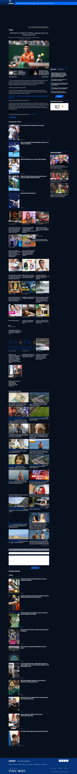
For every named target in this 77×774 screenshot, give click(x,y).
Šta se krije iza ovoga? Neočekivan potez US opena (33, 647)
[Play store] (13, 771)
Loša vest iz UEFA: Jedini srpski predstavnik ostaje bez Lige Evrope (59, 92)
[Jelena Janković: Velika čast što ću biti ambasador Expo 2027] (14, 721)
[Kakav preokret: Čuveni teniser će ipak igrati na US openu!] (14, 636)
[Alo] (10, 0)
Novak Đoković (13, 117)
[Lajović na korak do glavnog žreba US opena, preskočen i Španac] (14, 586)
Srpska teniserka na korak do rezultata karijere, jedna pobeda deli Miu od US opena (35, 596)
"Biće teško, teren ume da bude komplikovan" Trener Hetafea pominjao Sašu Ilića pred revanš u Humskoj (59, 74)
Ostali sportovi (50, 3)
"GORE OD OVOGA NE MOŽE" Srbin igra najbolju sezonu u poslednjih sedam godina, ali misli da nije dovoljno (59, 195)
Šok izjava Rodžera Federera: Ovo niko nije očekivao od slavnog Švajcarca (33, 681)
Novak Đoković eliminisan (28, 193)
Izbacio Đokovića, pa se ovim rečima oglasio (33, 159)
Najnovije (23, 3)
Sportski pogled (43, 3)
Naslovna (18, 3)
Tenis (34, 3)
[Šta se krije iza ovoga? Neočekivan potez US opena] (14, 653)
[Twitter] (65, 761)
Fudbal (26, 3)
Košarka (30, 3)
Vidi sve (59, 96)
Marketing (60, 768)
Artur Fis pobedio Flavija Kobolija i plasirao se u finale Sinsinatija (35, 143)
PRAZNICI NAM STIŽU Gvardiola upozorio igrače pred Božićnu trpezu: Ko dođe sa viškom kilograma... (59, 167)
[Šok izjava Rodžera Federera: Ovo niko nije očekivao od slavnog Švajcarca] (14, 687)
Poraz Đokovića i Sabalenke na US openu (32, 125)
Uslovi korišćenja (53, 768)
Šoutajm (37, 3)
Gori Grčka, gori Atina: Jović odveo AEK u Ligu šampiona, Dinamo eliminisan (59, 88)
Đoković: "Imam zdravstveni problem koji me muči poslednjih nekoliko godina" (33, 176)
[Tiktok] (67, 761)
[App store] (22, 771)
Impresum (66, 768)
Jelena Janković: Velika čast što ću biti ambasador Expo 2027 (31, 715)
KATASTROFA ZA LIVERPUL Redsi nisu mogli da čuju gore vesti (58, 181)
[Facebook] (60, 761)
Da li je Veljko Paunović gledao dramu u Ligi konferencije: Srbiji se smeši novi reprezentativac (59, 84)
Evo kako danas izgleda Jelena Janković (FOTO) (34, 731)
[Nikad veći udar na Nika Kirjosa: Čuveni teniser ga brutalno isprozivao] (14, 704)
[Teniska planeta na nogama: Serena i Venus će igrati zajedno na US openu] (14, 620)
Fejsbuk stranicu (33, 114)
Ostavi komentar (35, 567)
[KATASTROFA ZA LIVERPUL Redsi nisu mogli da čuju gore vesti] (59, 174)
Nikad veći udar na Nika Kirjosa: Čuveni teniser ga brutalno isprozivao (34, 698)
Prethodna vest (13, 76)
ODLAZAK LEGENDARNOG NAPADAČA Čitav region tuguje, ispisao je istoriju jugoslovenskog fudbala (22, 72)
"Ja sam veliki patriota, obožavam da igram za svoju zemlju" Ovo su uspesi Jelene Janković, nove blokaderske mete (35, 665)
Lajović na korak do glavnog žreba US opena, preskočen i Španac (34, 579)
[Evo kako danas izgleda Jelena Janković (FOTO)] (14, 738)
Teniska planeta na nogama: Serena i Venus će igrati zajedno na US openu (34, 613)
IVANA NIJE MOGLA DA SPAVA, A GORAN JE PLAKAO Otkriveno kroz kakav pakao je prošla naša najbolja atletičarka (44, 72)
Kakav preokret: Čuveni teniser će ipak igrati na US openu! (34, 630)
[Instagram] (62, 761)
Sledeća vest (45, 76)
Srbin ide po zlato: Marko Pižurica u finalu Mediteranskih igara (59, 80)
